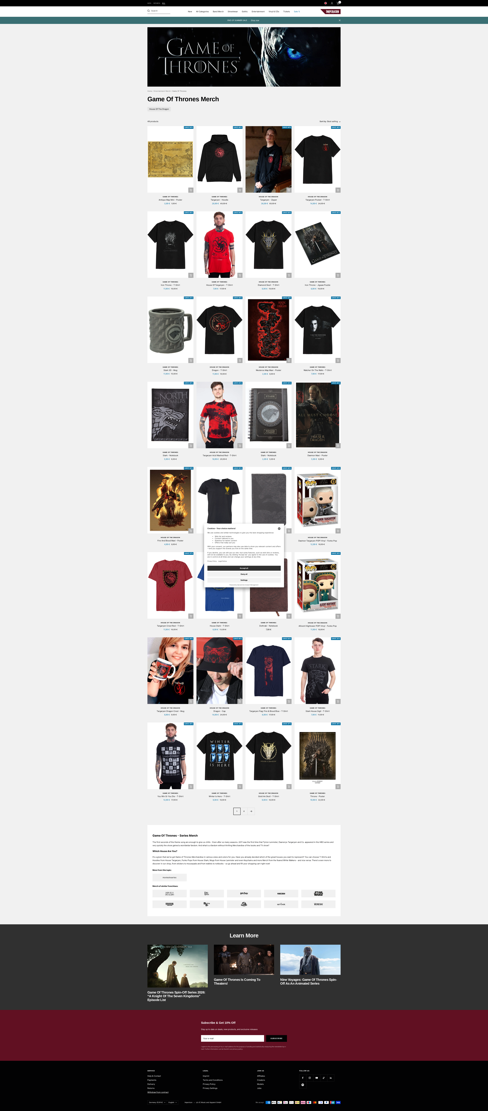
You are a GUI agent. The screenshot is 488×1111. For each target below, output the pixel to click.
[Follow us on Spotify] (302, 1084)
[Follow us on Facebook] (302, 1077)
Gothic (245, 11)
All (163, 3)
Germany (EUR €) (156, 1102)
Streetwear (233, 11)
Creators (261, 1080)
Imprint (206, 1076)
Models (260, 1084)
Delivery (151, 1084)
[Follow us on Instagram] (309, 1077)
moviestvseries (169, 877)
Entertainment (258, 11)
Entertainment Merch (162, 91)
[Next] (251, 811)
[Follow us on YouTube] (316, 1077)
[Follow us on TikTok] (323, 1077)
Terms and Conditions (213, 1080)
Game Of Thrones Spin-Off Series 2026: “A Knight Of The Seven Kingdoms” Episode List (176, 996)
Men (149, 3)
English (171, 1102)
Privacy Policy (209, 1084)
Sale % (297, 11)
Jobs (259, 1088)
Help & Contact (154, 1076)
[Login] (332, 3)
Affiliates (261, 1076)
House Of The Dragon (159, 109)
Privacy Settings (210, 1088)
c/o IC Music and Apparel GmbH (208, 1102)
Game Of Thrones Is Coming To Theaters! (237, 981)
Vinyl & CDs (274, 11)
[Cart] (338, 3)
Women (156, 3)
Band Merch (218, 11)
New (190, 11)
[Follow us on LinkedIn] (330, 1077)
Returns (151, 1088)
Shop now (255, 20)
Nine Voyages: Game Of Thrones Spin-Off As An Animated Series (308, 981)
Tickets (286, 11)
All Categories (202, 11)
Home (149, 91)
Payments (151, 1080)
